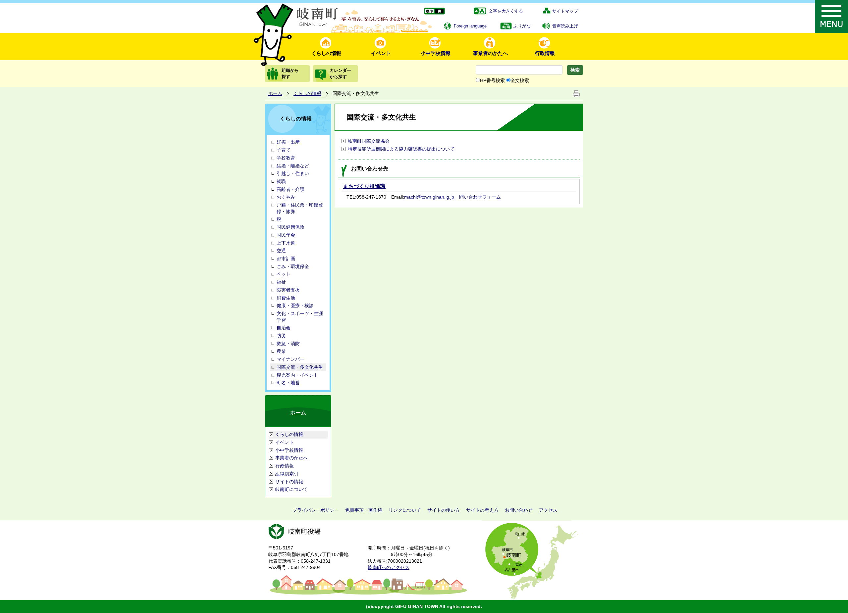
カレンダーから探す (340, 73)
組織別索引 (286, 473)
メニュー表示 (831, 16)
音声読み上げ (565, 26)
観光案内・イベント (297, 375)
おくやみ (286, 197)
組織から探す (290, 73)
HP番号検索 (492, 80)
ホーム (275, 93)
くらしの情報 (326, 53)
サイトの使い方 (443, 510)
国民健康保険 (290, 227)
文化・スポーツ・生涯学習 (300, 317)
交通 (281, 250)
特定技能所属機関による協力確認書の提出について (401, 149)
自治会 (284, 327)
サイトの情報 (289, 481)
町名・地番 (288, 382)
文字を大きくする (506, 11)
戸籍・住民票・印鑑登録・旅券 (300, 208)
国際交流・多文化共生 (300, 367)
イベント (381, 53)
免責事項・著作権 (363, 510)
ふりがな (522, 26)
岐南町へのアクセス (388, 567)
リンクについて (405, 510)
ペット (284, 274)
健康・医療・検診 (295, 305)
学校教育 (286, 158)
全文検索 (519, 80)
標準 (429, 11)
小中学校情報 (435, 53)
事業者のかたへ (490, 53)
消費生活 (286, 298)
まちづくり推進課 (364, 186)
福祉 (281, 282)
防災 (281, 335)
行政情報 (545, 53)
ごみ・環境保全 (293, 266)
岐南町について (291, 489)
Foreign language (470, 26)
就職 (281, 181)
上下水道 (286, 243)
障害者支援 (288, 290)
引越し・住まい (293, 173)
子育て (284, 150)
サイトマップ (565, 11)
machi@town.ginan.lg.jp (429, 197)
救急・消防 (288, 343)
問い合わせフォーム (480, 197)
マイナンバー (290, 359)
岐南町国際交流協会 (369, 141)
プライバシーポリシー (315, 510)
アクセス (548, 510)
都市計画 (286, 258)
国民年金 (286, 235)
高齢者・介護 (290, 189)
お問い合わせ (519, 510)
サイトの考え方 (482, 510)
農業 (281, 351)
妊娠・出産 (288, 142)
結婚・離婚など (293, 165)
